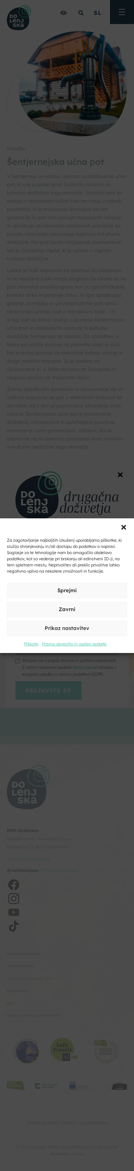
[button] (123, 526)
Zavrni (67, 609)
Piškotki (31, 643)
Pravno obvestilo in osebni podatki (74, 643)
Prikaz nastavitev (67, 628)
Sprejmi (67, 590)
